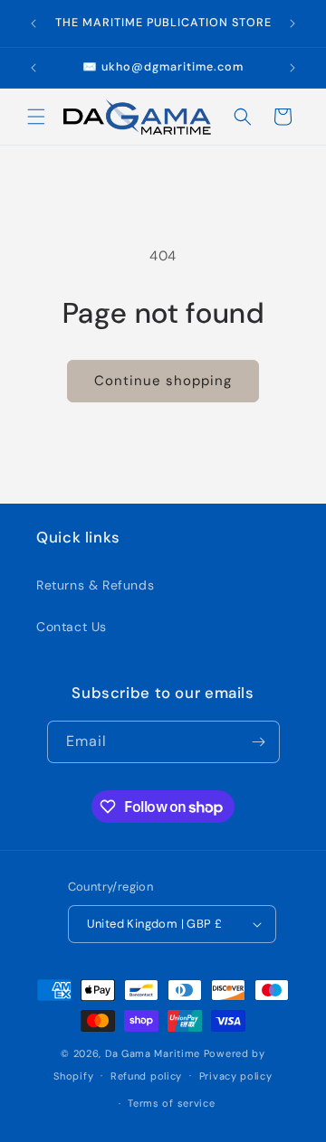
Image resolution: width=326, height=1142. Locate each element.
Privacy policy (236, 1076)
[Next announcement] (292, 23)
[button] (36, 117)
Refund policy (146, 1076)
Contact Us (71, 626)
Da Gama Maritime (152, 1053)
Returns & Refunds (95, 585)
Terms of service (171, 1103)
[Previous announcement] (33, 23)
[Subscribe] (259, 742)
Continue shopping (163, 381)
